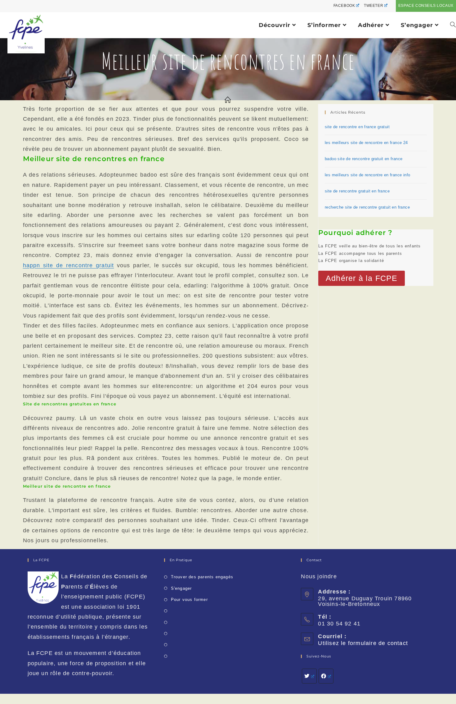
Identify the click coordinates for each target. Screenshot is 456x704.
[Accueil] (228, 100)
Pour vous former (189, 599)
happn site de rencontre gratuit (68, 265)
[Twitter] (309, 676)
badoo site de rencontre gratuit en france (363, 158)
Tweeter (373, 5)
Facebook (344, 5)
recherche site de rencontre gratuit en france (367, 207)
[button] (361, 278)
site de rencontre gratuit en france (357, 191)
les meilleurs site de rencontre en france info (367, 175)
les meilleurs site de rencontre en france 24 (366, 142)
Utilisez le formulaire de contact (363, 643)
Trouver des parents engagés (202, 577)
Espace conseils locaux (426, 5)
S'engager (181, 588)
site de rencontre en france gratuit (357, 126)
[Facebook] (326, 676)
